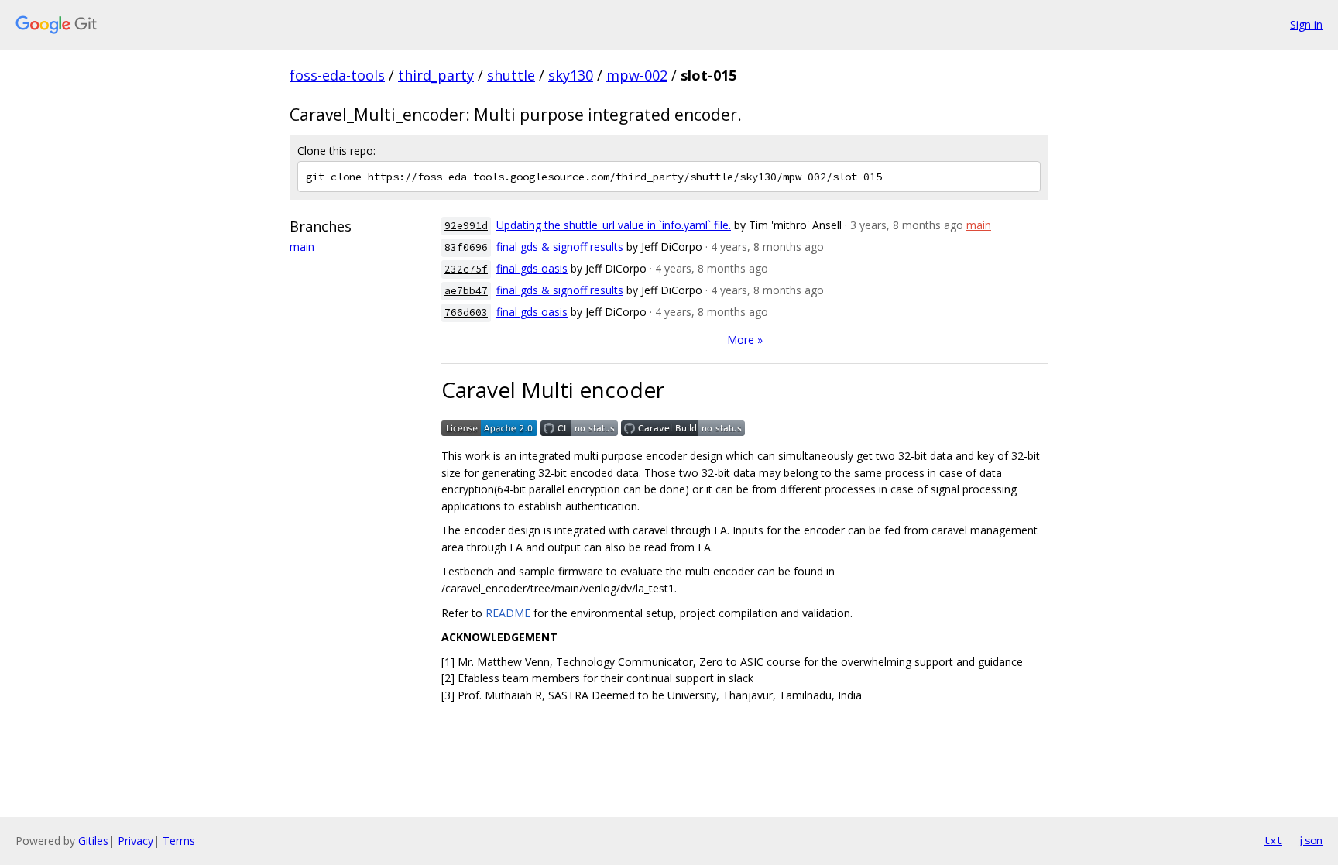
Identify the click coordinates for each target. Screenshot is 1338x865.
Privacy (135, 840)
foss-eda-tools (337, 75)
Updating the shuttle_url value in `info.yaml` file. (613, 225)
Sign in (1306, 24)
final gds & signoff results (559, 246)
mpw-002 (636, 75)
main (302, 246)
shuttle (511, 75)
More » (745, 339)
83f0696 (466, 247)
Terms (179, 840)
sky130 (570, 75)
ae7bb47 (466, 290)
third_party (436, 75)
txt (1273, 840)
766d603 (466, 312)
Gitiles (93, 840)
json (1310, 840)
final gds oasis (532, 268)
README (507, 613)
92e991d (466, 225)
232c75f (466, 269)
